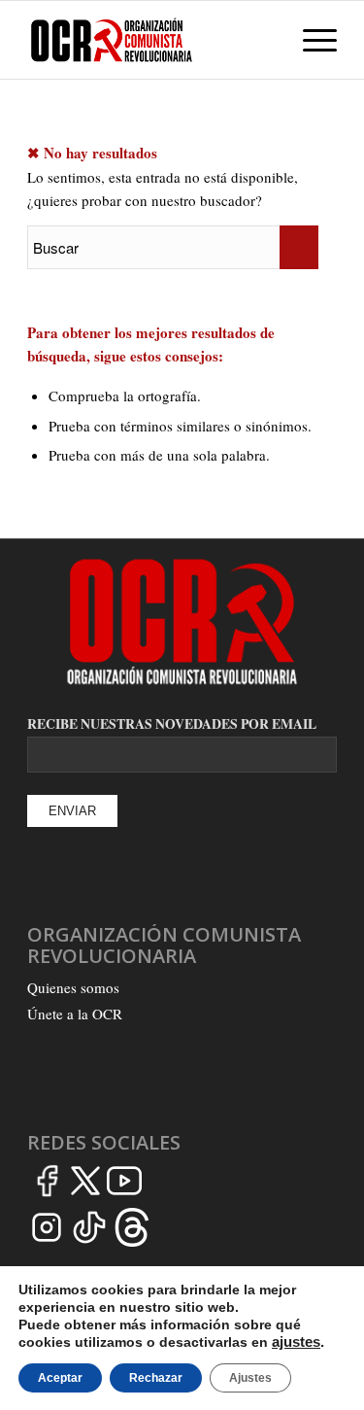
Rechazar (155, 1378)
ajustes (296, 1342)
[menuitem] (264, 40)
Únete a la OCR (74, 1013)
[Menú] (310, 40)
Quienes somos (73, 987)
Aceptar (60, 1378)
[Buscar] (264, 40)
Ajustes (250, 1378)
